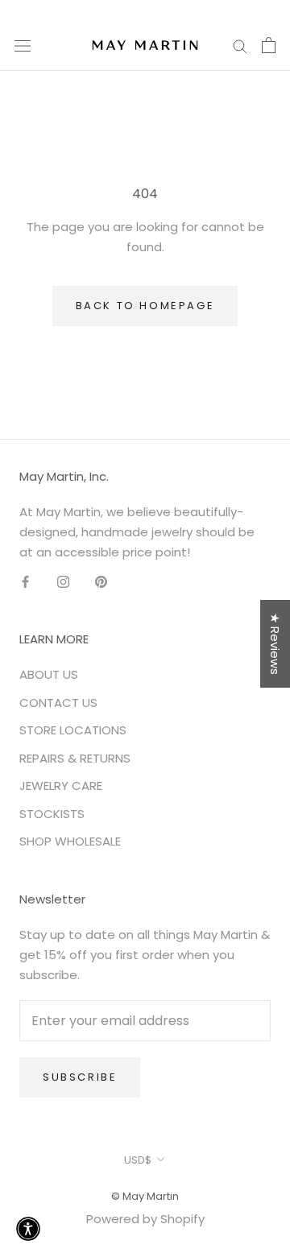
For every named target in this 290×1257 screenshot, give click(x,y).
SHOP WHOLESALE (70, 841)
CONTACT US (58, 702)
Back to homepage (145, 305)
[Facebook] (25, 582)
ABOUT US (48, 674)
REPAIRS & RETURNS (74, 758)
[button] (28, 1229)
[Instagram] (63, 582)
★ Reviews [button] (275, 644)
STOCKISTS (52, 813)
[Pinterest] (101, 582)
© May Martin (145, 1196)
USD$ (137, 1160)
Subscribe (80, 1077)
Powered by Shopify (145, 1218)
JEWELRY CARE (60, 785)
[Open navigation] (22, 45)
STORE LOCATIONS (72, 730)
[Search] (240, 45)
